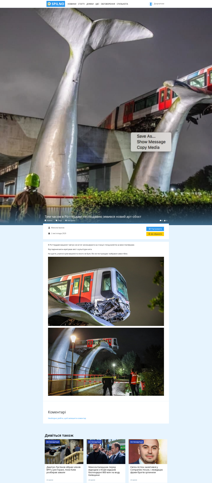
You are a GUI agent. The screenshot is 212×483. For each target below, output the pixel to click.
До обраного (156, 234)
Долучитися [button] (158, 3)
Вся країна (71, 220)
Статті (81, 4)
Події (60, 220)
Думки (90, 4)
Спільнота (122, 4)
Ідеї (97, 4)
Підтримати (156, 229)
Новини (72, 4)
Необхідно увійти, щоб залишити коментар (67, 418)
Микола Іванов (57, 227)
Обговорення (108, 4)
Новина (49, 220)
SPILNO (57, 4)
